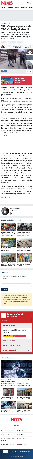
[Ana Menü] (30, 3)
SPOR (17, 8)
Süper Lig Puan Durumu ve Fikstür (8, 439)
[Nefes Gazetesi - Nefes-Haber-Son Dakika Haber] (7, 3)
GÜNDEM (10, 8)
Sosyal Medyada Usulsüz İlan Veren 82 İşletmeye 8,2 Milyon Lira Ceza (24, 234)
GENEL (3, 8)
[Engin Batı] (5, 211)
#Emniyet (20, 42)
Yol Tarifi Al (8, 336)
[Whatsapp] (18, 425)
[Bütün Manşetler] (31, 358)
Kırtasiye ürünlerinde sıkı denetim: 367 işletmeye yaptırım (24, 264)
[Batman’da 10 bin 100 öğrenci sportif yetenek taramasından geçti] (8, 227)
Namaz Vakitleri (7, 434)
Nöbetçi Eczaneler (8, 430)
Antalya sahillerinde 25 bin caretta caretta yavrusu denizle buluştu (24, 249)
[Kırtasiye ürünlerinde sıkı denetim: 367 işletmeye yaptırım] (24, 257)
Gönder (4, 289)
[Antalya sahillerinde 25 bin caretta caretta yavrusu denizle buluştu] (24, 242)
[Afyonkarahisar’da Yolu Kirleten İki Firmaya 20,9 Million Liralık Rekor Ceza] (8, 257)
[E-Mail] (11, 213)
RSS (6, 451)
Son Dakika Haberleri (8, 444)
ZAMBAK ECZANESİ (9, 350)
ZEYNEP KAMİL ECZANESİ (11, 345)
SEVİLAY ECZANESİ (9, 341)
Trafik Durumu (22, 434)
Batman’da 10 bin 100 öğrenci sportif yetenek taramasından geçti (8, 234)
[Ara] (28, 3)
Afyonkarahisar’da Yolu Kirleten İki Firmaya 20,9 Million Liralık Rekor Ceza (8, 264)
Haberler (3, 23)
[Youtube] (15, 425)
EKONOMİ (24, 8)
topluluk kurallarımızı (16, 295)
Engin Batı (13, 210)
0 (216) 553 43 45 (20, 336)
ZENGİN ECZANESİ (9, 325)
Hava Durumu (22, 430)
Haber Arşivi (22, 444)
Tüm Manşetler (23, 438)
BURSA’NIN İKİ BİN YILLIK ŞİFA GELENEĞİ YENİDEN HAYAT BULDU (8, 249)
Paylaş (4, 71)
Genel (10, 23)
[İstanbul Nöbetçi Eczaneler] (31, 315)
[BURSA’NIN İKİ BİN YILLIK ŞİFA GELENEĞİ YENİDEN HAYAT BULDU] (8, 242)
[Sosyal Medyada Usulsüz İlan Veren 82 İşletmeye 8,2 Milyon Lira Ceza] (24, 227)
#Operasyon (11, 42)
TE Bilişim (20, 456)
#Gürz (3, 42)
